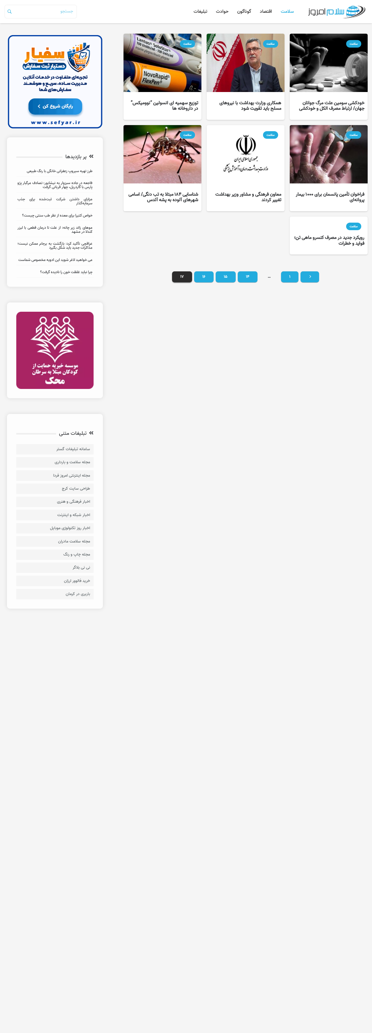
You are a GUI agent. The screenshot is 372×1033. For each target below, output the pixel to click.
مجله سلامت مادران (74, 541)
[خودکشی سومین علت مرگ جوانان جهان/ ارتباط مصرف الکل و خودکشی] (329, 77)
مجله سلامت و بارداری (72, 462)
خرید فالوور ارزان (77, 581)
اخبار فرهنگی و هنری (73, 501)
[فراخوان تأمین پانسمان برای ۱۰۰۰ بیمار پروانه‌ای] (329, 168)
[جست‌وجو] (10, 12)
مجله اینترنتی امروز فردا (71, 475)
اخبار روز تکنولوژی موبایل (70, 528)
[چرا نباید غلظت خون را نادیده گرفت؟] (55, 272)
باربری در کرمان (78, 594)
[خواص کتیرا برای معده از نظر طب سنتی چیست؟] (55, 216)
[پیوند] (336, 11)
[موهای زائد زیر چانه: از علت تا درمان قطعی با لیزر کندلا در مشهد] (55, 230)
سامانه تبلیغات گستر (73, 449)
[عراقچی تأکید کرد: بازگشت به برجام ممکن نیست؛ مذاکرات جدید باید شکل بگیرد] (55, 246)
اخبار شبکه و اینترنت (73, 515)
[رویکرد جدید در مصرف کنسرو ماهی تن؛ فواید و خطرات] (329, 236)
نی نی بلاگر (81, 567)
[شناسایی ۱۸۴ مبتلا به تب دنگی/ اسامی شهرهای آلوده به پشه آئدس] (162, 168)
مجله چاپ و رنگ (76, 554)
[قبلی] (310, 276)
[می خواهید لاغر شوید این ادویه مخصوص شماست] (55, 260)
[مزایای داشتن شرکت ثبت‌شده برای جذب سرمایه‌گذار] (55, 202)
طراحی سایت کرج (76, 488)
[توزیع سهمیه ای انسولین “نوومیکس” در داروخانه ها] (162, 77)
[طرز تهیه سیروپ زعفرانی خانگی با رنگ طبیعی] (55, 171)
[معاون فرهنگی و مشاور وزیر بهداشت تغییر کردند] (246, 168)
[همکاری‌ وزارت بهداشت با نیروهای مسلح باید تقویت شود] (246, 77)
